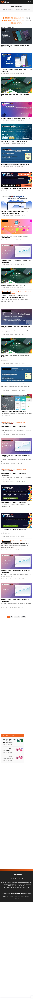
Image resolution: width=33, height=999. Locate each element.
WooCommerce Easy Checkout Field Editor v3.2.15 (15, 118)
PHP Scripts (5, 54)
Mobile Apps (5, 79)
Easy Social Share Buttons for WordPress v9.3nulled (16, 188)
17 (12, 760)
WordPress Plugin (6, 103)
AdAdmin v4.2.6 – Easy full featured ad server (14, 141)
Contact (16, 898)
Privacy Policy (10, 896)
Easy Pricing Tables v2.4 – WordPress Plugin (13, 411)
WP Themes (7, 887)
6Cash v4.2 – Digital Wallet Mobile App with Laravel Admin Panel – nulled (9, 741)
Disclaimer (17, 896)
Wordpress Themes (6, 311)
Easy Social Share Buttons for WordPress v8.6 (14, 529)
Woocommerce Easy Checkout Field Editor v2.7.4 (15, 384)
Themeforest (25, 887)
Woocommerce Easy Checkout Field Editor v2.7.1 (15, 543)
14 (12, 752)
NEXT (23, 616)
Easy (3, 30)
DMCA (4, 896)
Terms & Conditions (25, 896)
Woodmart (18, 887)
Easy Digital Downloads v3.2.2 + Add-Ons (13, 285)
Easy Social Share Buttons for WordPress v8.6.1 (14, 502)
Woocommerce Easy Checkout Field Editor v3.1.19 (15, 164)
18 (12, 744)
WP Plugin (13, 887)
